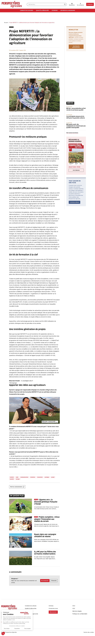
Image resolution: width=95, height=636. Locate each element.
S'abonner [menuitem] (90, 4)
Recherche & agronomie (31, 613)
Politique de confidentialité (79, 613)
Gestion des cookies (89, 632)
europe (17, 479)
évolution (32, 477)
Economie (27, 611)
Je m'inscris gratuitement (76, 46)
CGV (73, 608)
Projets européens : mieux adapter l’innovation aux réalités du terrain (47, 519)
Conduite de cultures (30, 605)
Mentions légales (77, 611)
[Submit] (65, 4)
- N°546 (74, 167)
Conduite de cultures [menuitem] (26, 10)
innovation (39, 477)
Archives (51, 605)
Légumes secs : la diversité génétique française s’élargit (45, 502)
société (12, 479)
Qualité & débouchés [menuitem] (42, 10)
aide (17, 477)
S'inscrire (53, 580)
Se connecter (44, 580)
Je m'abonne (76, 170)
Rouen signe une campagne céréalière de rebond (45, 535)
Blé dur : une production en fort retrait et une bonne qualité (76, 109)
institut (12, 477)
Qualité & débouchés (30, 608)
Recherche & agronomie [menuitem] (67, 10)
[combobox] (47, 4)
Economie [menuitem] (55, 10)
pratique (47, 477)
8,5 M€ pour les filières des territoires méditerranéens (45, 553)
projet (52, 477)
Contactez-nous (53, 608)
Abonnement (53, 612)
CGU (73, 605)
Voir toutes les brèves (72, 132)
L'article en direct (74, 202)
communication (24, 477)
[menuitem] (72, 4)
